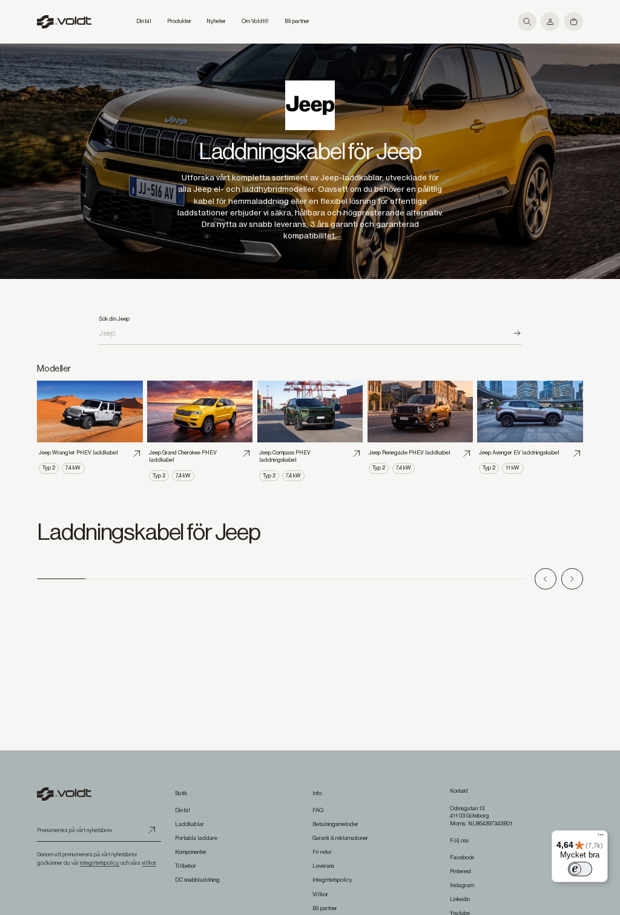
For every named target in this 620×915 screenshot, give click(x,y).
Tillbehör (185, 866)
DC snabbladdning (197, 880)
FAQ (317, 810)
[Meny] (600, 837)
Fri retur (322, 852)
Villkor (320, 894)
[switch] (580, 869)
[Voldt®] (64, 21)
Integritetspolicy (332, 880)
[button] (527, 21)
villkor (149, 863)
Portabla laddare (196, 838)
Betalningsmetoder (335, 824)
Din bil (182, 810)
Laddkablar (189, 824)
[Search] (516, 333)
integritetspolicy (99, 863)
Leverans (323, 866)
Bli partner (324, 908)
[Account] (550, 21)
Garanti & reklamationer (340, 838)
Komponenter (190, 852)
